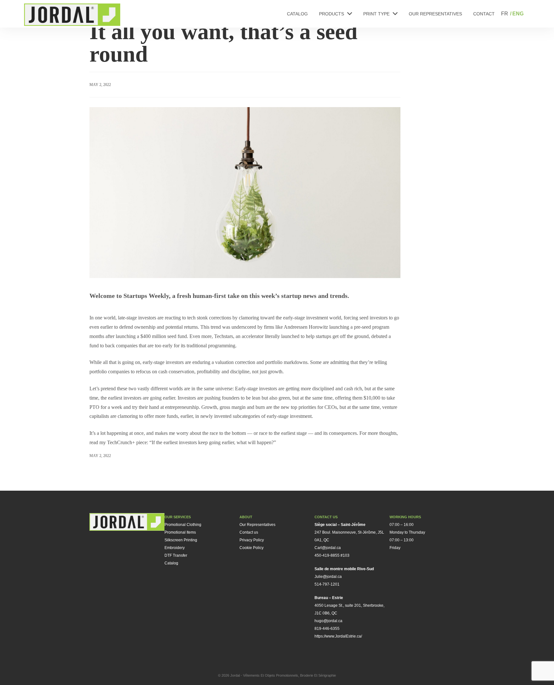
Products (331, 13)
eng (518, 13)
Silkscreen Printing (180, 540)
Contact (484, 13)
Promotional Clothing (182, 524)
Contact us (248, 532)
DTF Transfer (175, 555)
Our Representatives (435, 13)
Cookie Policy (251, 547)
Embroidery (174, 547)
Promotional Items (180, 532)
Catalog (297, 13)
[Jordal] (72, 14)
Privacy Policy (251, 540)
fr (504, 13)
